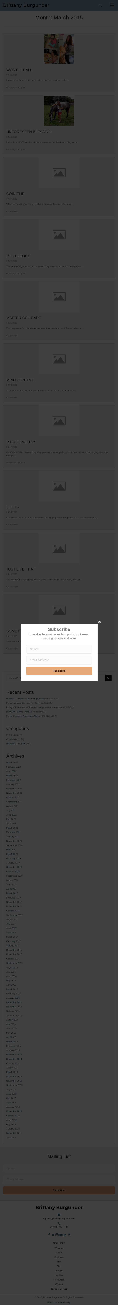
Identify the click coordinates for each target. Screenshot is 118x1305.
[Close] (99, 622)
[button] (59, 671)
